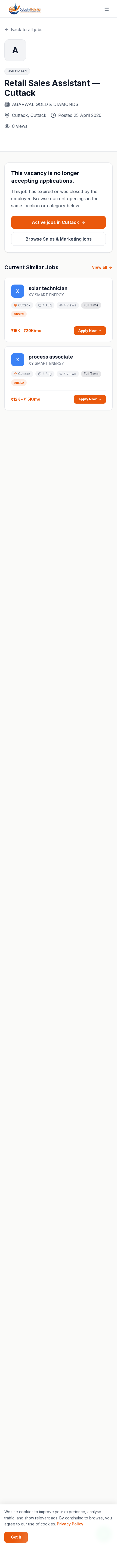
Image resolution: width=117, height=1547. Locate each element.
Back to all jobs (26, 29)
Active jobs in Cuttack (55, 222)
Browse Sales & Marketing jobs (59, 239)
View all (99, 267)
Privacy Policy (70, 1524)
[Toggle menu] (107, 9)
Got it (16, 1537)
